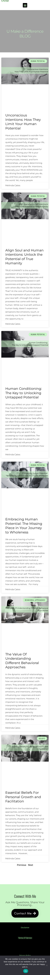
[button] (25, 5)
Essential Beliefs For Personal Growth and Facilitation (23, 797)
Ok (26, 971)
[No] (46, 965)
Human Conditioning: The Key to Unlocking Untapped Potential (23, 393)
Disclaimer (25, 927)
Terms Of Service (25, 938)
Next (30, 864)
